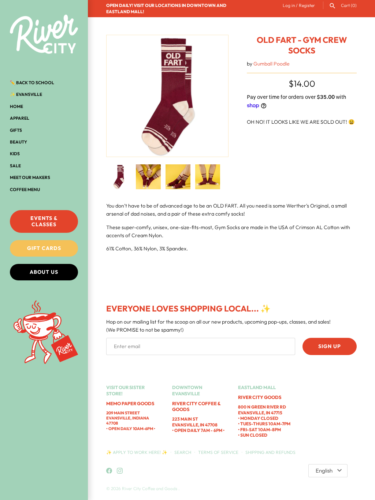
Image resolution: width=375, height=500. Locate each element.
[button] (213, 96)
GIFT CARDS (44, 248)
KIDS (15, 153)
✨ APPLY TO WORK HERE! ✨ (137, 452)
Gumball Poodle (271, 63)
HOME (16, 106)
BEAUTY (18, 142)
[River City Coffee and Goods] (44, 35)
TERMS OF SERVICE (218, 452)
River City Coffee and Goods (150, 488)
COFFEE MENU (25, 189)
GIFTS (16, 130)
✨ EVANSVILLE (26, 94)
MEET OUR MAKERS (30, 177)
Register (307, 5)
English (324, 470)
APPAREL (19, 118)
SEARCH (182, 452)
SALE (15, 165)
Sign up (329, 346)
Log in (289, 5)
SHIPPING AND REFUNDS (270, 452)
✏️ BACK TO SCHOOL (32, 82)
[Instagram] (120, 471)
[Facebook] (109, 471)
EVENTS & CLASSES (44, 221)
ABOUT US (44, 272)
